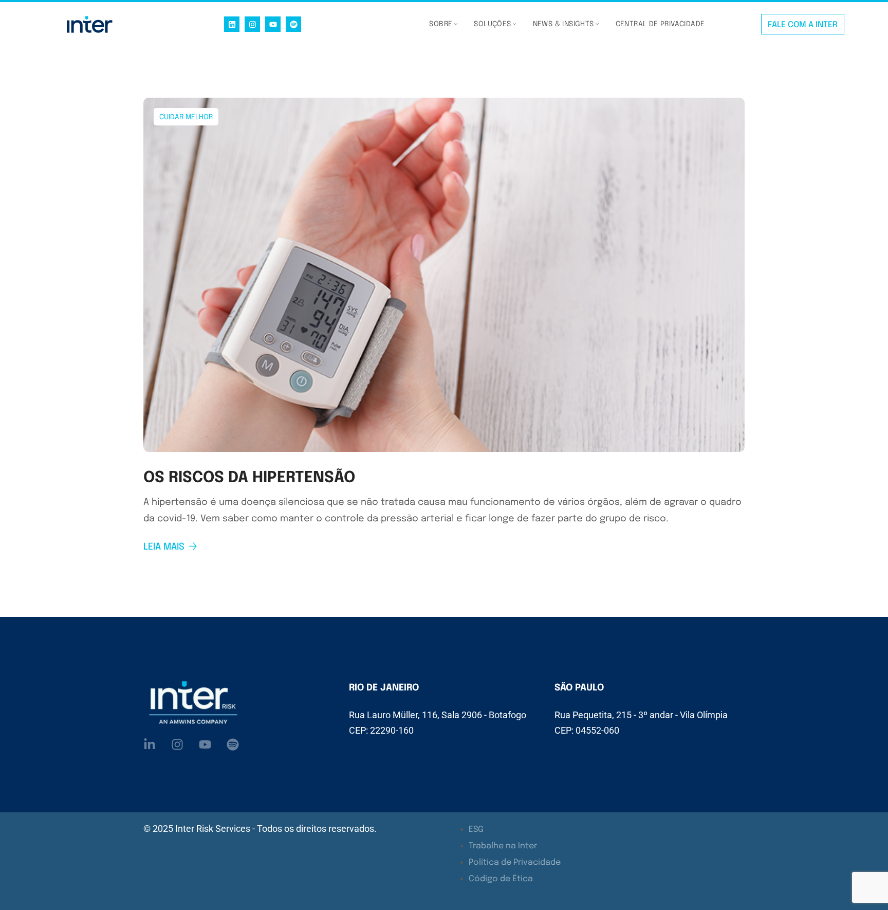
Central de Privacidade (660, 24)
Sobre (440, 24)
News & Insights (563, 24)
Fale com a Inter (803, 25)
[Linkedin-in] (149, 744)
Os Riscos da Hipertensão (249, 478)
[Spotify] (293, 24)
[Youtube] (273, 24)
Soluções (492, 24)
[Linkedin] (231, 24)
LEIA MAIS (163, 547)
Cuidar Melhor (186, 117)
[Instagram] (252, 24)
